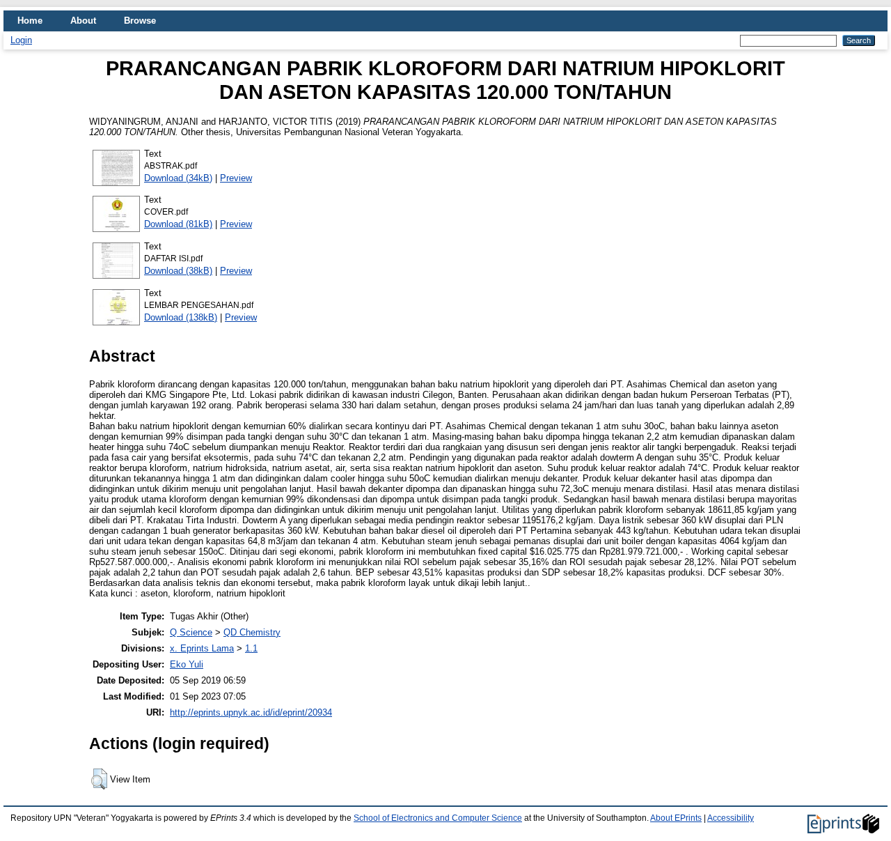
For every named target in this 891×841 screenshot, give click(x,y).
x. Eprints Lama (202, 648)
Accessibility (730, 818)
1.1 (251, 648)
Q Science (191, 632)
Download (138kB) (180, 317)
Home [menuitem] (29, 20)
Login (21, 40)
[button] (99, 779)
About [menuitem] (83, 20)
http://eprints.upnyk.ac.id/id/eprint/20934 (251, 712)
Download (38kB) (178, 270)
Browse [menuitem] (140, 20)
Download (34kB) (178, 178)
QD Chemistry (252, 632)
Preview (236, 178)
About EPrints (676, 818)
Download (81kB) (178, 224)
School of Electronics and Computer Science (438, 818)
